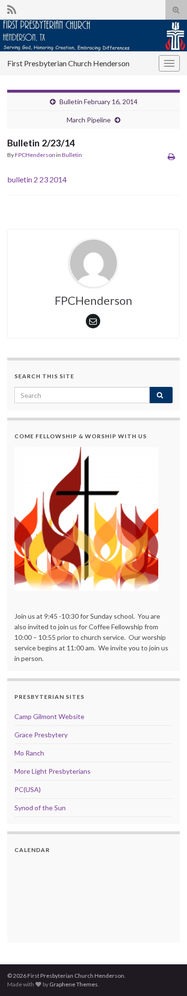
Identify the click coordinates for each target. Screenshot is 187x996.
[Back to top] (165, 974)
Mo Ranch (29, 753)
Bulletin (72, 154)
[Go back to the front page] (93, 35)
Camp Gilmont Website (49, 716)
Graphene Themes (73, 984)
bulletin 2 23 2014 (37, 179)
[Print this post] (171, 156)
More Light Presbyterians (52, 771)
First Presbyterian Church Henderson (68, 63)
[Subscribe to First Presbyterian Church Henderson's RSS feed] (11, 8)
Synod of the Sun (40, 808)
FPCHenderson (35, 154)
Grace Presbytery (41, 735)
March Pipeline (89, 120)
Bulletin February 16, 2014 (98, 101)
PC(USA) (27, 789)
